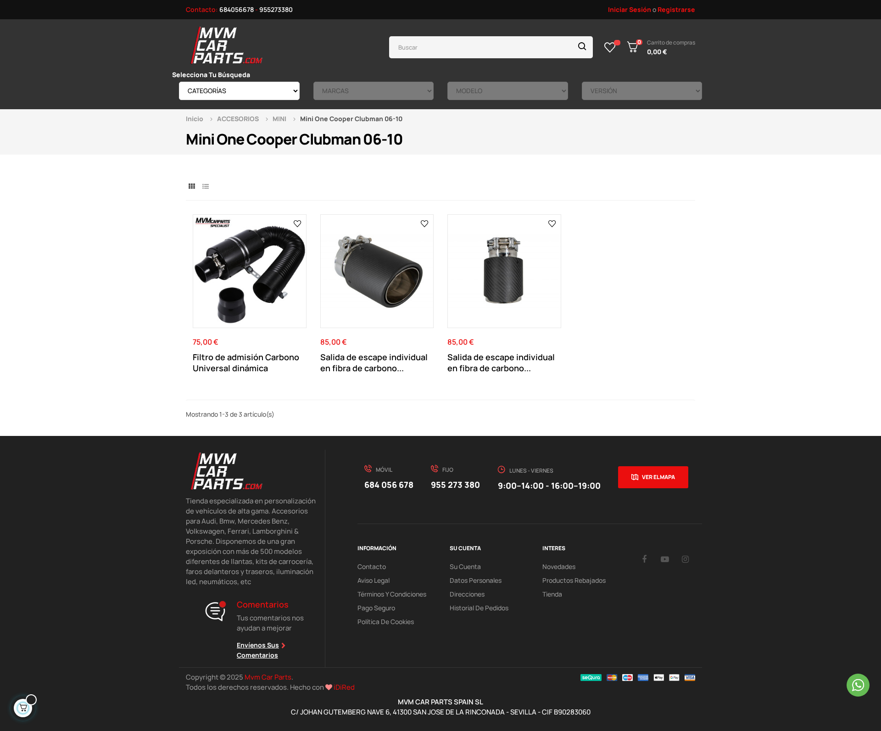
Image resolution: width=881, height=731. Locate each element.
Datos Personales (476, 580)
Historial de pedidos (479, 607)
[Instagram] (685, 559)
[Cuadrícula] (191, 186)
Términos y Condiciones (391, 594)
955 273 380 (455, 484)
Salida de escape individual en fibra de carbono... (374, 363)
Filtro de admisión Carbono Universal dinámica (246, 363)
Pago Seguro (376, 607)
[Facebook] (644, 559)
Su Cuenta (465, 566)
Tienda (552, 594)
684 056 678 (388, 484)
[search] (582, 47)
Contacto (371, 566)
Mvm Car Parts (268, 677)
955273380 (276, 9)
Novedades (558, 566)
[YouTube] (665, 559)
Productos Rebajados (574, 580)
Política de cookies (385, 621)
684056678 (236, 9)
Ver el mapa (658, 477)
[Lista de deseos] (610, 47)
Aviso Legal (373, 580)
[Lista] (205, 186)
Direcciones (467, 594)
